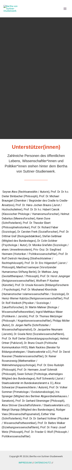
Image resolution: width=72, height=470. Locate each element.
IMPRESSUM (25, 462)
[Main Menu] (65, 8)
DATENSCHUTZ (43, 462)
